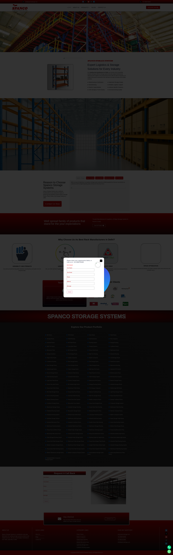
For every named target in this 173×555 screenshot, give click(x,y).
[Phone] (169, 547)
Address (69, 281)
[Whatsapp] (169, 551)
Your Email (69, 272)
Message (69, 286)
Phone (68, 277)
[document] (86, 277)
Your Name (69, 267)
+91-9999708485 (79, 262)
